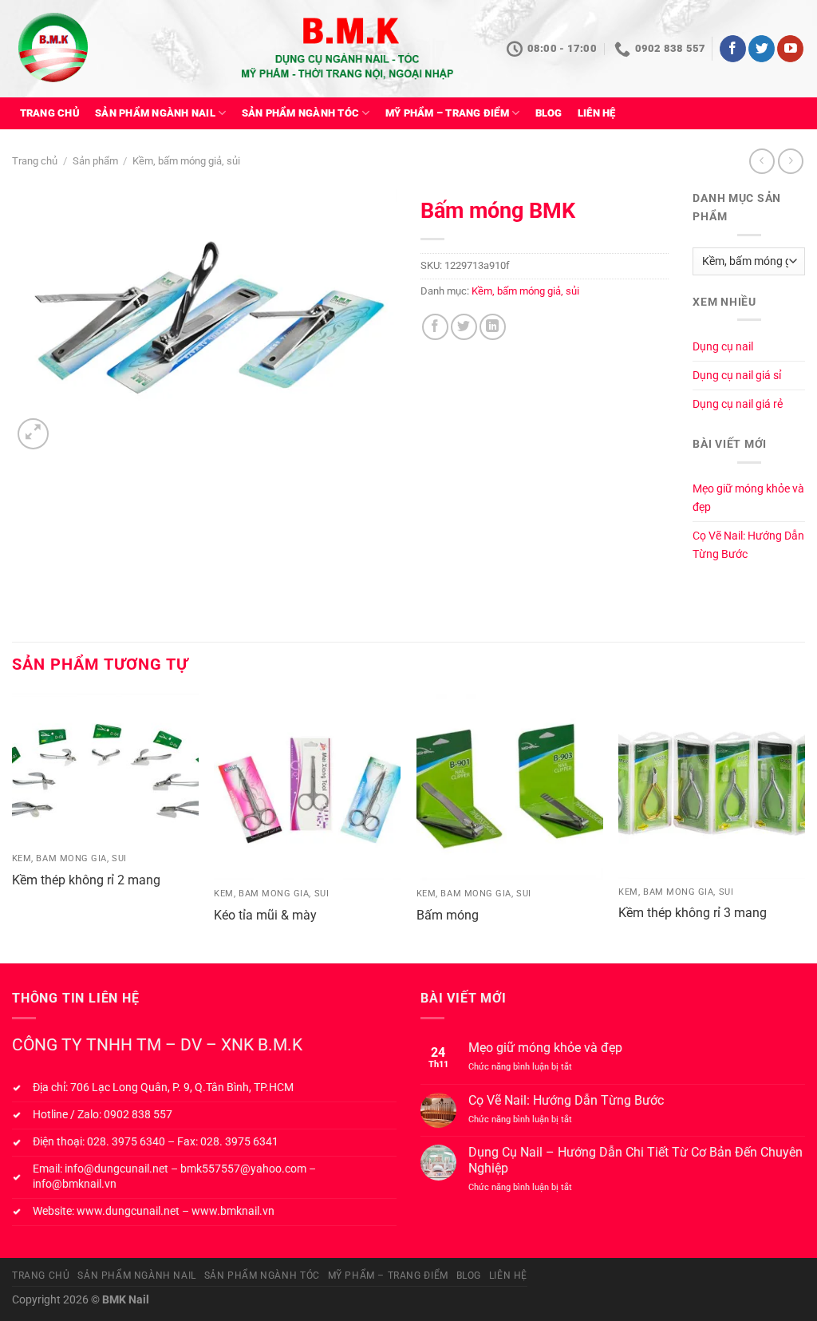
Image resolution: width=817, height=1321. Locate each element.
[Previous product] (790, 160)
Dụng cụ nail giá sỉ (737, 375)
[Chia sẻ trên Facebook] (435, 327)
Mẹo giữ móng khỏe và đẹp (748, 498)
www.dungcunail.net (128, 1211)
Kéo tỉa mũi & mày (265, 915)
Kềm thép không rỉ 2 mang (86, 880)
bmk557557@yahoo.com (243, 1169)
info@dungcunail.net (116, 1169)
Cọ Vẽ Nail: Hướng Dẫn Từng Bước (748, 545)
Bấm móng (447, 915)
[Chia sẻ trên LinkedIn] (493, 327)
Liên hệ (597, 113)
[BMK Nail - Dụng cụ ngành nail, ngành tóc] (88, 49)
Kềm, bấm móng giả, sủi (186, 161)
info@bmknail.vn (74, 1184)
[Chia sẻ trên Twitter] (464, 327)
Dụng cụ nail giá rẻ (738, 404)
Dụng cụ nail (723, 347)
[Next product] (761, 160)
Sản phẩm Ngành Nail (155, 113)
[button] (33, 433)
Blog (548, 113)
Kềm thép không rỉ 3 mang (692, 912)
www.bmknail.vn (232, 1211)
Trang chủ (50, 113)
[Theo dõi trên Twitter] (761, 48)
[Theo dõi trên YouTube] (790, 48)
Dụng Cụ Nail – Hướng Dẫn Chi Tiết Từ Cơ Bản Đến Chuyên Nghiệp (635, 1160)
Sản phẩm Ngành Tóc (301, 113)
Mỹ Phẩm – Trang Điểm (447, 113)
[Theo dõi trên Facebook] (733, 48)
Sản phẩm (95, 161)
